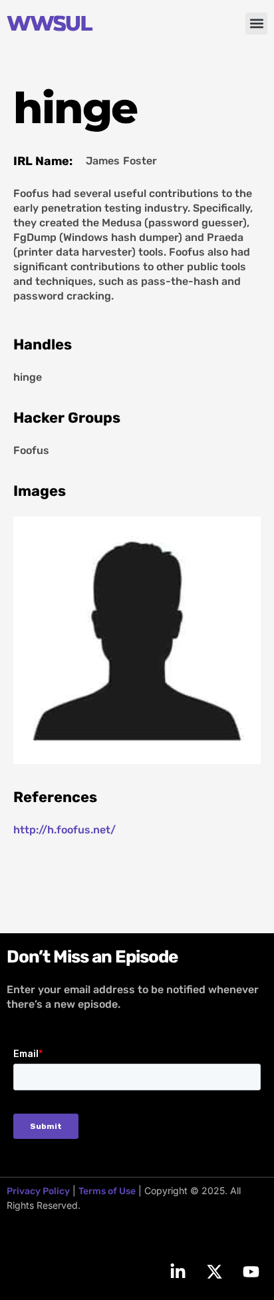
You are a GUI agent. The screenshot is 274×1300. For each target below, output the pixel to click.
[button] (256, 24)
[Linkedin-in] (177, 1271)
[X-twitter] (214, 1271)
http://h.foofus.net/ (64, 829)
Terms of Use (107, 1191)
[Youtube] (250, 1271)
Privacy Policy (38, 1191)
